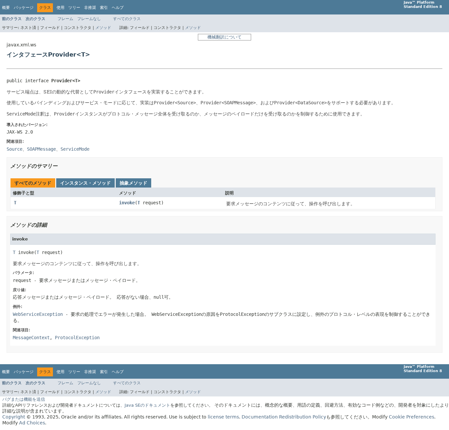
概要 (6, 7)
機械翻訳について (224, 37)
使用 (60, 7)
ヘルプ (118, 7)
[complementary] (411, 416)
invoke (127, 202)
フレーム (65, 18)
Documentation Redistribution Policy (284, 416)
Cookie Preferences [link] (411, 416)
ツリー (74, 7)
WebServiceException (38, 314)
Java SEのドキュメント (147, 405)
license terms (223, 416)
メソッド (103, 27)
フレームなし (89, 18)
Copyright (13, 416)
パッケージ (24, 7)
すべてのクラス (127, 18)
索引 (104, 7)
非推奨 (90, 7)
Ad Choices (32, 422)
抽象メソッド (133, 183)
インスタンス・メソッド (85, 183)
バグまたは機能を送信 (23, 399)
